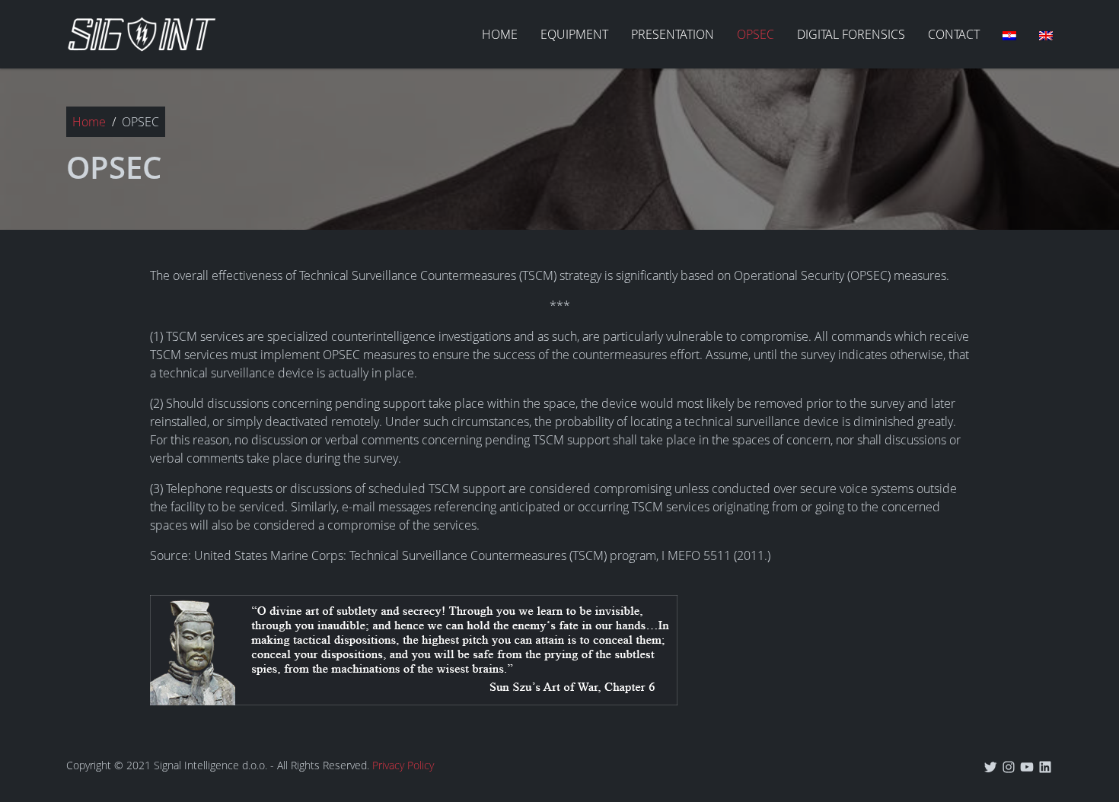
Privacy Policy (403, 765)
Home (89, 121)
